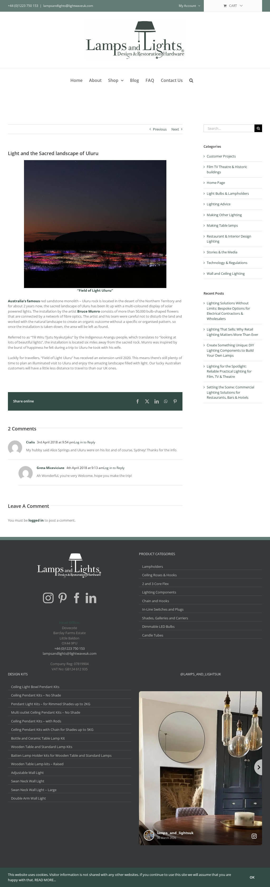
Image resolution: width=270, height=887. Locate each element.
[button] (191, 79)
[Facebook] (76, 598)
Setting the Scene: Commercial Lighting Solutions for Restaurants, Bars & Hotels (230, 392)
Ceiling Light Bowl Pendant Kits (35, 686)
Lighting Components (159, 592)
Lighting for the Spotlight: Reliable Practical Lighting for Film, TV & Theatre (229, 371)
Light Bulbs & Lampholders (228, 193)
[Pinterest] (62, 598)
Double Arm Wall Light (28, 798)
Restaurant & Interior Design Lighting (229, 239)
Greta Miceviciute (50, 468)
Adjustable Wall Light (27, 772)
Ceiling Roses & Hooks (159, 575)
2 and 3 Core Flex (155, 583)
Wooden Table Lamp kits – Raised (37, 763)
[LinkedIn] (91, 598)
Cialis (30, 442)
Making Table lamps (222, 225)
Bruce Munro (88, 311)
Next (175, 129)
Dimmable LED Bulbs (158, 626)
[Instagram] (48, 598)
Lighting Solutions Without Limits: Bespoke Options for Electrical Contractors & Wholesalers (228, 311)
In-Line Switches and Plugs (163, 609)
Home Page (216, 182)
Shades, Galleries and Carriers (165, 618)
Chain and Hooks (155, 600)
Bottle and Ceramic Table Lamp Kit (38, 738)
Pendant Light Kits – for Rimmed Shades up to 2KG (50, 704)
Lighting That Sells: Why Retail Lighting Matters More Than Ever (232, 332)
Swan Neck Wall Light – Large (33, 789)
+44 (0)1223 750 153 (69, 648)
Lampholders (152, 566)
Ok (252, 877)
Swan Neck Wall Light (27, 781)
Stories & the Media (222, 252)
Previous (160, 129)
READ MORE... (45, 879)
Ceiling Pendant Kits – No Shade (36, 695)
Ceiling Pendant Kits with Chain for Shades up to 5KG (52, 729)
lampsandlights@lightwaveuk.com (68, 5)
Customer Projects (221, 156)
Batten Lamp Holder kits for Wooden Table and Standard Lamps (61, 755)
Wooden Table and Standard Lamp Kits (41, 746)
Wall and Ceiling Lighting (226, 273)
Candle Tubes (152, 635)
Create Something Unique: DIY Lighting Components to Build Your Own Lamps (230, 350)
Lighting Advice (218, 204)
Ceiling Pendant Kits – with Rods (36, 721)
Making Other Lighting (224, 214)
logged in (36, 520)
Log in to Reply (84, 442)
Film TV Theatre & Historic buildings (227, 169)
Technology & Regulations (227, 262)
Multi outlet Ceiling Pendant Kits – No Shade (45, 712)
